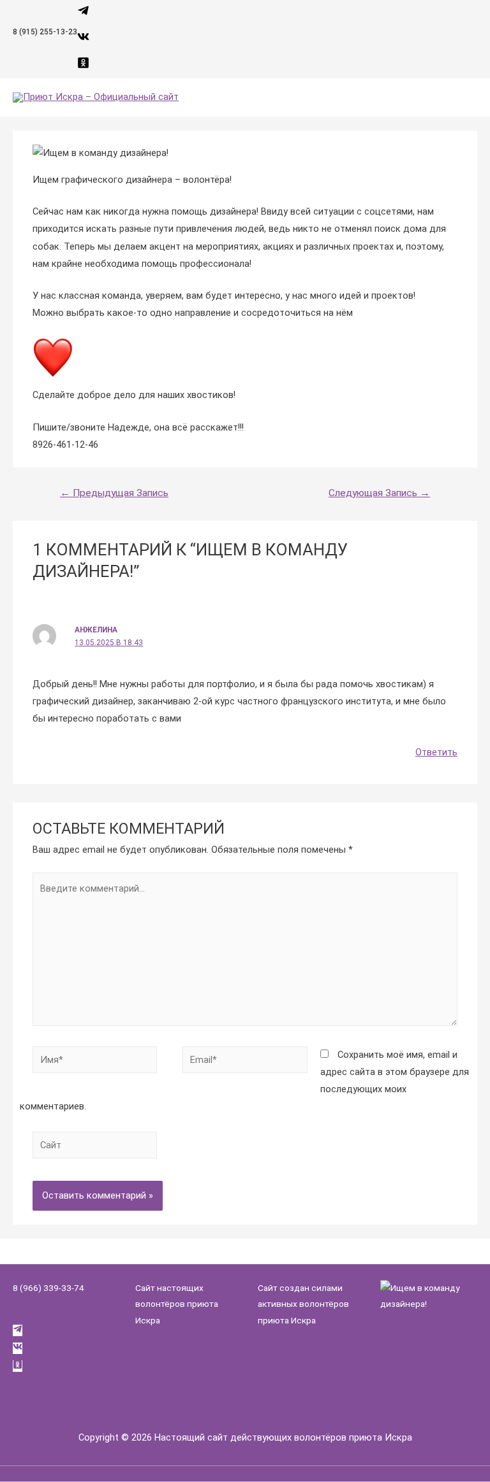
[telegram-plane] (83, 13)
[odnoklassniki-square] (83, 65)
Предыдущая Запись (114, 493)
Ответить (436, 752)
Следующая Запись (379, 493)
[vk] (83, 39)
